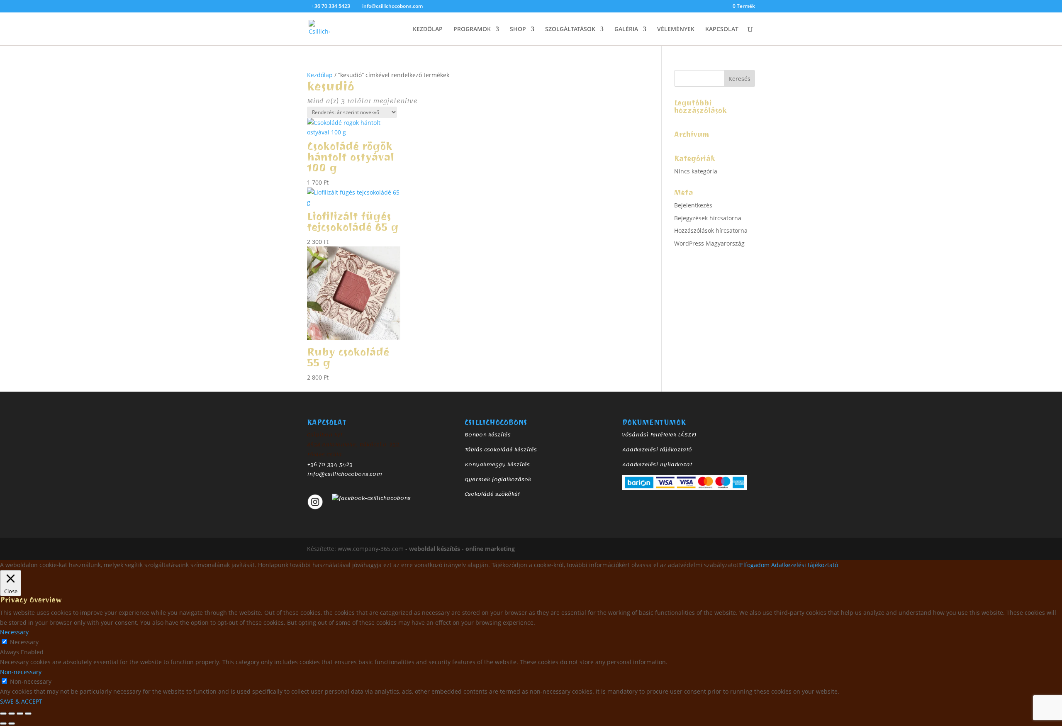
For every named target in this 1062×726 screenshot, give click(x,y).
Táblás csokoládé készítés (501, 450)
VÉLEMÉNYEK (675, 29)
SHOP (518, 29)
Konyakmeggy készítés (497, 465)
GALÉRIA (626, 29)
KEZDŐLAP (428, 29)
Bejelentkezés (693, 205)
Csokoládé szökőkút (492, 494)
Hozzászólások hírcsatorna (711, 230)
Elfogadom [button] (755, 565)
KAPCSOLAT (721, 29)
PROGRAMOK (472, 29)
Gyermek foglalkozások (498, 480)
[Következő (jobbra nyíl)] (11, 723)
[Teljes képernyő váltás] (11, 713)
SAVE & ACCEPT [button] (21, 701)
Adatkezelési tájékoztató (657, 450)
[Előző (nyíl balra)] (3, 723)
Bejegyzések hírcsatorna (707, 218)
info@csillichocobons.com (344, 474)
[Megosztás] (20, 713)
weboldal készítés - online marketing (462, 549)
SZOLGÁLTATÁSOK (570, 29)
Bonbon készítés (488, 435)
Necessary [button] (14, 632)
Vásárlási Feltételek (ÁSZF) (659, 435)
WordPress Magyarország (709, 243)
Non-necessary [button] (20, 672)
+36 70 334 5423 (330, 465)
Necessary (24, 642)
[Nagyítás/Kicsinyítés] (3, 713)
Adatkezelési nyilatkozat (657, 465)
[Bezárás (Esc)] (28, 713)
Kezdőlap (320, 75)
